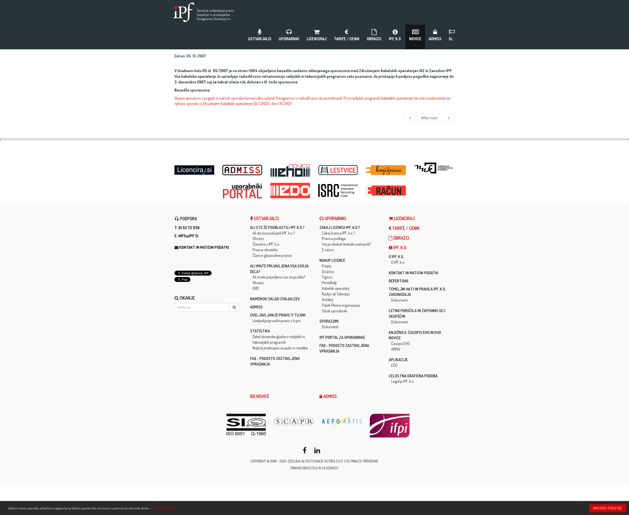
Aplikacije (398, 359)
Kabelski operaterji (335, 288)
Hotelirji (327, 299)
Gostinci (328, 271)
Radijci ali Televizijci (336, 293)
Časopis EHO (400, 343)
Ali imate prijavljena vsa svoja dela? (279, 277)
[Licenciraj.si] (194, 168)
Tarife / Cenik (346, 38)
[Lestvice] (338, 170)
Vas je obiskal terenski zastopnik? (346, 244)
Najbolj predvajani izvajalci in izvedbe (280, 347)
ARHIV (395, 349)
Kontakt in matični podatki (204, 247)
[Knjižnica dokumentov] (386, 170)
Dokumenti (330, 326)
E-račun (328, 249)
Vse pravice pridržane (361, 461)
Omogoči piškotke (607, 508)
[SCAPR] (294, 421)
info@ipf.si (188, 235)
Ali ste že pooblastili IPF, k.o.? (277, 227)
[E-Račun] (386, 189)
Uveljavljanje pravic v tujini (277, 315)
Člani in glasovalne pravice (272, 255)
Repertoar (398, 280)
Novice (415, 38)
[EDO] (290, 190)
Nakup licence (332, 260)
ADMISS (435, 38)
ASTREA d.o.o (333, 461)
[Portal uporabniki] (242, 191)
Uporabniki (289, 38)
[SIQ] (246, 424)
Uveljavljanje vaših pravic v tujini (276, 320)
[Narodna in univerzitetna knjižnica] (434, 168)
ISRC (256, 288)
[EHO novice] (290, 170)
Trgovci (327, 277)
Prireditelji (329, 282)
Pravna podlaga (334, 238)
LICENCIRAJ (317, 38)
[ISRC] (338, 190)
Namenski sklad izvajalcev (275, 298)
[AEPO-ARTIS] (342, 421)
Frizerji (326, 266)
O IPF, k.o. (396, 256)
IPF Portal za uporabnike (342, 337)
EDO (394, 365)
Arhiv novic (429, 117)
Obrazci (374, 38)
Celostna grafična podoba (413, 375)
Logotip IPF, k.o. (402, 381)
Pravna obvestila (265, 249)
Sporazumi (329, 321)
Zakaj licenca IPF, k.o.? (339, 227)
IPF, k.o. (395, 38)
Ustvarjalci (259, 38)
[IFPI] (390, 425)
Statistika (260, 331)
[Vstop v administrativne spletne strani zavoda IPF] (242, 170)
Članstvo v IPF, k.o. (266, 244)
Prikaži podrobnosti (164, 508)
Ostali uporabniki (334, 310)
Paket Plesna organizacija (341, 305)
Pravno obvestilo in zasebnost (314, 468)
